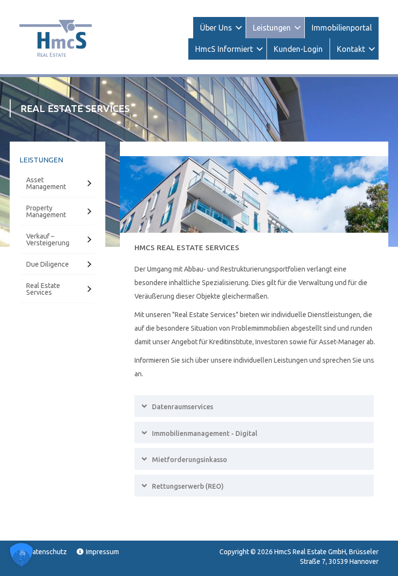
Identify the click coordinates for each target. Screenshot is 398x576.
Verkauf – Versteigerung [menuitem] (47, 239)
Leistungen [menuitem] (272, 27)
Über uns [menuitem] (216, 27)
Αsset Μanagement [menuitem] (46, 183)
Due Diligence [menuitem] (47, 264)
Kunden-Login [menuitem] (298, 49)
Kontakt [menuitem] (351, 49)
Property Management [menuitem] (46, 211)
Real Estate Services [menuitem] (43, 289)
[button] (239, 27)
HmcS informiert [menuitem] (224, 49)
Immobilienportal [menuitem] (342, 27)
